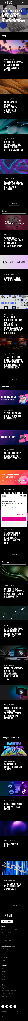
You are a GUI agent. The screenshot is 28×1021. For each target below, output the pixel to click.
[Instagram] (6, 1006)
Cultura (3, 971)
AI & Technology (6, 940)
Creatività (4, 938)
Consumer (4, 957)
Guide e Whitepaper (7, 996)
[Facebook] (2, 1006)
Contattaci (6, 921)
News (3, 979)
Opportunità (5, 974)
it (3, 1016)
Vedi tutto (14, 203)
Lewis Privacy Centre (15, 1011)
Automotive (4, 951)
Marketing (4, 935)
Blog (2, 988)
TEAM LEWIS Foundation (8, 977)
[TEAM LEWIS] (6, 2)
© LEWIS (3, 1011)
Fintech (3, 954)
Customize (13, 523)
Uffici (2, 968)
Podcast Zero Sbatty (7, 993)
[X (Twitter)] (14, 1006)
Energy (3, 960)
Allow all (14, 519)
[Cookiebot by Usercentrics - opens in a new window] (20, 496)
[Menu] (22, 2)
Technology (4, 949)
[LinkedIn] (10, 1006)
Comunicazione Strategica (9, 929)
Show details (20, 514)
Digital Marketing (6, 932)
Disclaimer (8, 1011)
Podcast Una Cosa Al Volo (8, 990)
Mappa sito (23, 1011)
